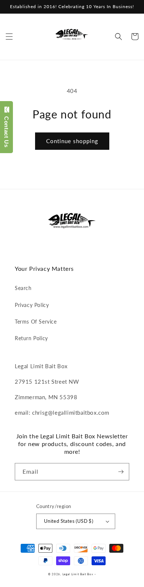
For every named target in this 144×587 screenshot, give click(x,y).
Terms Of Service (36, 321)
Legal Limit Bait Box (77, 574)
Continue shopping (72, 141)
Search (23, 288)
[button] (9, 36)
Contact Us (6, 130)
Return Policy (31, 338)
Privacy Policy (32, 305)
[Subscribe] (121, 471)
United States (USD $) (68, 521)
